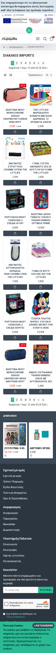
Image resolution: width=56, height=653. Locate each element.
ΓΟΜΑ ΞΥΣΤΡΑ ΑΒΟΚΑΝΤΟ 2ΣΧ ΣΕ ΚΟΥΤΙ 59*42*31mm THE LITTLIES (41, 168)
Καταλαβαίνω (44, 625)
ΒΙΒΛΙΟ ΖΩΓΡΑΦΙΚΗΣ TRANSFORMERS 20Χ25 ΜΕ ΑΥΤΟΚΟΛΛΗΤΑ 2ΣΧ (40, 377)
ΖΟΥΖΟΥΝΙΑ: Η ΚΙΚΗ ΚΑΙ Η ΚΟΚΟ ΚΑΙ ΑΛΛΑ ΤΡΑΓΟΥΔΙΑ (15, 448)
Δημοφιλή (9, 415)
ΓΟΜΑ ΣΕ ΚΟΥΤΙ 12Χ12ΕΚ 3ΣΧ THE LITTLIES (41, 274)
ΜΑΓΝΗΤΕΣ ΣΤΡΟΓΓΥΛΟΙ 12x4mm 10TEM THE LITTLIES (15, 168)
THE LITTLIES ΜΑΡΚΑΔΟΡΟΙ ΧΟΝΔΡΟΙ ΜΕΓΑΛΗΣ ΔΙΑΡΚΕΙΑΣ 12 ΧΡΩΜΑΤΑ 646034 (41, 115)
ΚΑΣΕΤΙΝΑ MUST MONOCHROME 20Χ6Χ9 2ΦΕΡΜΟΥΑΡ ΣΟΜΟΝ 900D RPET (15, 115)
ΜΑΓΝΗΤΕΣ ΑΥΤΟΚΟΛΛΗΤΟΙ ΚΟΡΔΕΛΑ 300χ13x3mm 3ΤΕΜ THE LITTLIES (15, 271)
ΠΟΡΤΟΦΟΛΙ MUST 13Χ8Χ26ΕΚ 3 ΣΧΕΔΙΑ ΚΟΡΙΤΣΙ (15, 324)
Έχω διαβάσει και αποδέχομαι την (21, 615)
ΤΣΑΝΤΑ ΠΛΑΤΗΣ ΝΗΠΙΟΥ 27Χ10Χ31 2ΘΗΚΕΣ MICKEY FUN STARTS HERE (41, 323)
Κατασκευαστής (16, 47)
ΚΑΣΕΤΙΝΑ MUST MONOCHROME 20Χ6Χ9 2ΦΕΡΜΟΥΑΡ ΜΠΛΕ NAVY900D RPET (15, 375)
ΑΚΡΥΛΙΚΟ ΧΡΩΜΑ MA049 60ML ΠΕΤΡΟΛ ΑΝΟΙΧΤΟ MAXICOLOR (41, 448)
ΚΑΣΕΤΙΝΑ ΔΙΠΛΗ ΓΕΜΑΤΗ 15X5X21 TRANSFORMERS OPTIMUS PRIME (40, 219)
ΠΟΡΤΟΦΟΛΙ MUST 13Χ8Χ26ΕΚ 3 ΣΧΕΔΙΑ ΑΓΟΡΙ (15, 220)
